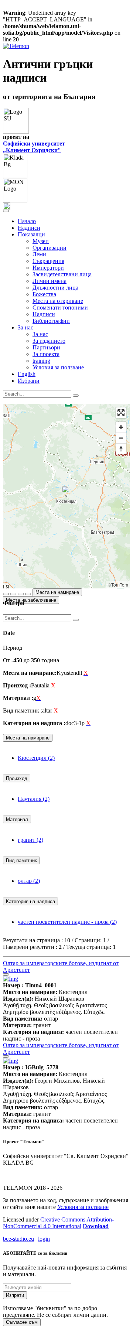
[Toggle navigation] (6, 211)
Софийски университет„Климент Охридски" (34, 146)
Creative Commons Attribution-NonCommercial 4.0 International (58, 1222)
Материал (17, 819)
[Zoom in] (121, 427)
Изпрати (15, 1295)
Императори (48, 267)
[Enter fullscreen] (121, 412)
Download (96, 1226)
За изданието (49, 341)
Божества (44, 294)
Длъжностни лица (55, 287)
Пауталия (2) (34, 799)
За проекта (46, 354)
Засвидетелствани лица (62, 274)
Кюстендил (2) (36, 758)
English (26, 374)
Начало (27, 221)
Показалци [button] (31, 234)
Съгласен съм (22, 1322)
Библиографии (51, 321)
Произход (16, 778)
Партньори (46, 347)
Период (12, 648)
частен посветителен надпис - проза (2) (67, 922)
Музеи (41, 241)
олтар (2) (29, 881)
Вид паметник (21, 860)
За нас (40, 334)
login (44, 1239)
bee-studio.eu (18, 1239)
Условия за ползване (58, 367)
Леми (39, 254)
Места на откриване (58, 301)
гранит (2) (30, 840)
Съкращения (48, 261)
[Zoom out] (121, 438)
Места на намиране (57, 592)
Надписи (29, 228)
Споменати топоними (60, 307)
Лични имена (49, 281)
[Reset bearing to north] (121, 448)
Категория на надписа (30, 901)
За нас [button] (25, 327)
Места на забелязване (31, 600)
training (41, 361)
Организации (49, 248)
